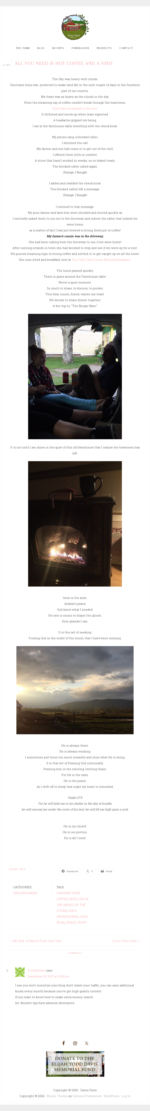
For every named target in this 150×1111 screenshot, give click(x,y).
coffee (61, 899)
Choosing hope (67, 893)
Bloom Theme (57, 1096)
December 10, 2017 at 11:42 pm (49, 976)
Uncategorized (25, 893)
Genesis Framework (87, 1096)
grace (70, 922)
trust (81, 922)
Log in (125, 1096)
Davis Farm (75, 27)
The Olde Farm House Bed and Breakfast (101, 260)
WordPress (111, 1096)
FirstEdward (36, 970)
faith (73, 899)
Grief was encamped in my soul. (75, 108)
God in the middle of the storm (72, 905)
